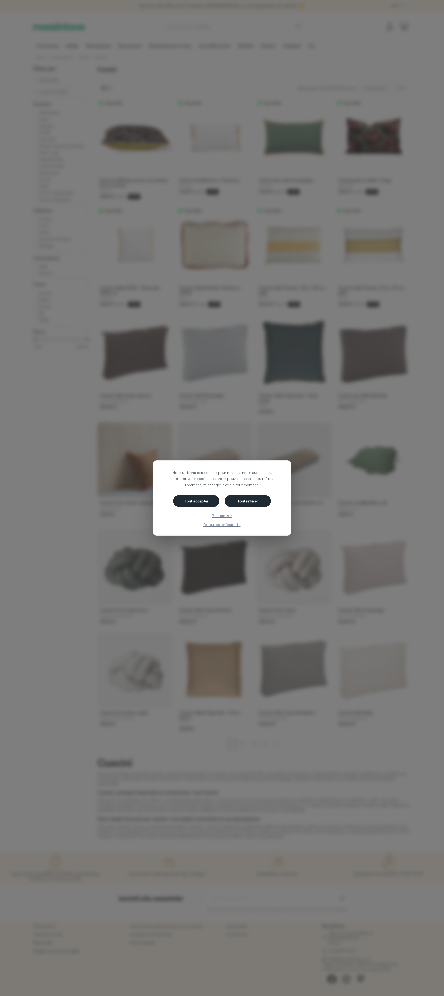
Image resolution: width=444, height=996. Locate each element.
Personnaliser (222, 516)
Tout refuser (247, 501)
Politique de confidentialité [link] (222, 525)
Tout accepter (196, 501)
